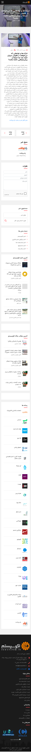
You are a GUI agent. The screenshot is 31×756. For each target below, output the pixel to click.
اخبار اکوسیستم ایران (24, 679)
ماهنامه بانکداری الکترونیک (14, 411)
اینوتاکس (18, 521)
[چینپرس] (24, 569)
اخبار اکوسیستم (22, 236)
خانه (18, 20)
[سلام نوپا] (24, 504)
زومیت (19, 292)
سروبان (19, 376)
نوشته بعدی (10, 133)
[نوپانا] (24, 578)
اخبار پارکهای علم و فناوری (19, 239)
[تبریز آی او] (24, 605)
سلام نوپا (18, 503)
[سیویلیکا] (23, 733)
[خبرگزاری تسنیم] (24, 532)
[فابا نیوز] (24, 440)
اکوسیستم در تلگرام (21, 669)
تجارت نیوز (18, 585)
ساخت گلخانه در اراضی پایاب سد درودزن (13, 383)
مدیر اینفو (19, 303)
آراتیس (19, 613)
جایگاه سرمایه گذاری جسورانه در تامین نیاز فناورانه (13, 264)
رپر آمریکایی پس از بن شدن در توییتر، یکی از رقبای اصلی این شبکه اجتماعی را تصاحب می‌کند (13, 287)
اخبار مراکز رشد (22, 249)
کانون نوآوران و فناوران (16, 278)
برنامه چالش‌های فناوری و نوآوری (14, 595)
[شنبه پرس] (24, 559)
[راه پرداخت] (24, 624)
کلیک (19, 475)
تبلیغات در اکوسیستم (24, 718)
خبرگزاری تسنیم (17, 530)
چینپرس (19, 567)
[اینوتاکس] (24, 523)
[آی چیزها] (24, 467)
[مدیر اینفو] (24, 513)
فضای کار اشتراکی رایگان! (14, 341)
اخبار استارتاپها (22, 246)
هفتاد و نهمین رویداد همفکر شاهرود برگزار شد (13, 362)
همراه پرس (18, 493)
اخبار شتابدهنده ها (21, 243)
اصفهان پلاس (17, 447)
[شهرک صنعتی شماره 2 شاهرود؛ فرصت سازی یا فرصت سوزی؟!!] (24, 352)
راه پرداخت (18, 622)
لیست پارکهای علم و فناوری (23, 684)
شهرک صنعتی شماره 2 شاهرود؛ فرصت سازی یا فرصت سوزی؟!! (13, 351)
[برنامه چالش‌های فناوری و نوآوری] (24, 596)
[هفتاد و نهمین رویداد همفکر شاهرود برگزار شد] (24, 363)
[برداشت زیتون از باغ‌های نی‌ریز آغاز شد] (24, 374)
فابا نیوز (19, 438)
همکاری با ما (26, 715)
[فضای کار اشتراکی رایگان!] (24, 343)
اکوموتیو (19, 539)
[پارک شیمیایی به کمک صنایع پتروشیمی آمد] (24, 301)
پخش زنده (27, 700)
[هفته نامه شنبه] (24, 431)
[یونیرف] (8, 733)
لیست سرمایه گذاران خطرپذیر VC (21, 695)
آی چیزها (18, 466)
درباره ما (28, 710)
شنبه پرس (18, 558)
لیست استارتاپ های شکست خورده (20, 692)
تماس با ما (27, 713)
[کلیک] (24, 477)
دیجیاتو (19, 549)
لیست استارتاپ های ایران (23, 689)
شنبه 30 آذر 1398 (21, 50)
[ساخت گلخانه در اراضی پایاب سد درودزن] (24, 384)
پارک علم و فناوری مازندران (15, 317)
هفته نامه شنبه (17, 429)
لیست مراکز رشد (25, 687)
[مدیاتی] (24, 421)
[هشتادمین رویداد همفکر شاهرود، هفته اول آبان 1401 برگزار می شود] (24, 274)
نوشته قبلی (22, 133)
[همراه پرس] (24, 495)
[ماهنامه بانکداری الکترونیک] (24, 412)
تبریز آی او (18, 604)
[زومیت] (24, 486)
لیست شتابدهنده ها (24, 681)
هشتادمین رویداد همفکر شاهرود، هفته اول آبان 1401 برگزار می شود (14, 274)
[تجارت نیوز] (24, 587)
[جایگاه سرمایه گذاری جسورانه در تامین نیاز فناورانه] (24, 265)
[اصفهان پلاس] (24, 449)
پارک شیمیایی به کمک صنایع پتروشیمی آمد (13, 300)
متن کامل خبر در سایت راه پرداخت (18, 120)
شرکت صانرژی (18, 344)
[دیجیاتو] (24, 550)
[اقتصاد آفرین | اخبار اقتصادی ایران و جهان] (24, 458)
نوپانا (19, 576)
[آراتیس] (24, 615)
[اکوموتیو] (24, 541)
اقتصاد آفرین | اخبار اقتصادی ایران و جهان (13, 457)
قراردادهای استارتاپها (24, 698)
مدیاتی (19, 420)
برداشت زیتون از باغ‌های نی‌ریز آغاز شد (13, 373)
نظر (12, 50)
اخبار (14, 20)
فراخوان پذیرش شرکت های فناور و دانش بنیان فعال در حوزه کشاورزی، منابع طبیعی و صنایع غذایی (13, 312)
